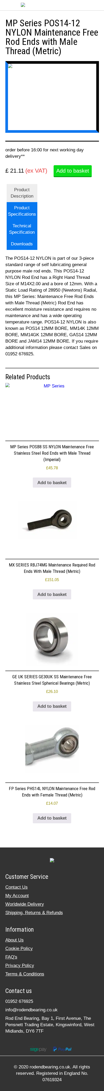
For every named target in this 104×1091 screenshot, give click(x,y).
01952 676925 (19, 1001)
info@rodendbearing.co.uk (31, 1009)
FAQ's (11, 957)
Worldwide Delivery (24, 904)
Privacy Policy (19, 965)
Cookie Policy (19, 948)
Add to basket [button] (52, 482)
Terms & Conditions (24, 974)
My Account (17, 895)
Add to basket (72, 171)
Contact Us (16, 887)
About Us (14, 940)
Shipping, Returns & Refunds (34, 912)
